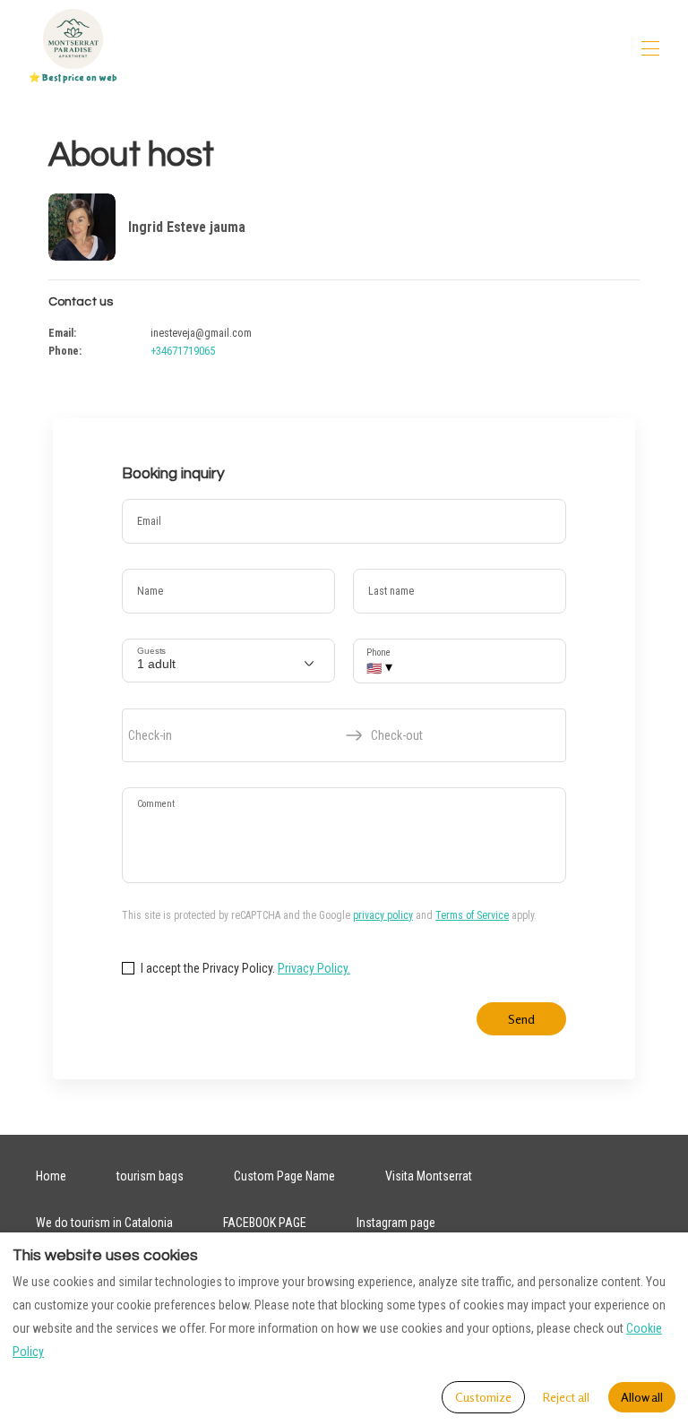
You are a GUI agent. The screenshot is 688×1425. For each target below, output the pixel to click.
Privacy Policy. (314, 968)
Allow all (642, 1396)
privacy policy (383, 915)
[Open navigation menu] (650, 48)
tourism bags (150, 1176)
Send (521, 1018)
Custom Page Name (284, 1176)
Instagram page (396, 1222)
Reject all (566, 1396)
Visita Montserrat (428, 1176)
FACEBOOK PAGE (264, 1222)
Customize (483, 1396)
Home (51, 1176)
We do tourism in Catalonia (104, 1222)
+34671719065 (182, 351)
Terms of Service (472, 915)
